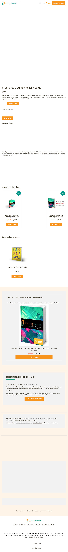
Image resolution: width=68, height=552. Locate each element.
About (16, 524)
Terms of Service (35, 548)
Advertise (22, 524)
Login (49, 3)
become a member (36, 537)
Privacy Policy (37, 543)
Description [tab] (7, 118)
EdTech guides (37, 423)
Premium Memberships (30, 384)
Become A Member (59, 3)
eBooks (10, 109)
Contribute (30, 524)
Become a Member (48, 524)
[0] (44, 3)
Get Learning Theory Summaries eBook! (25, 297)
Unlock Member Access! (34, 398)
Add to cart (13, 103)
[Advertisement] (34, 19)
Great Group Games (51, 423)
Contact (38, 524)
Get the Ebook (34, 357)
